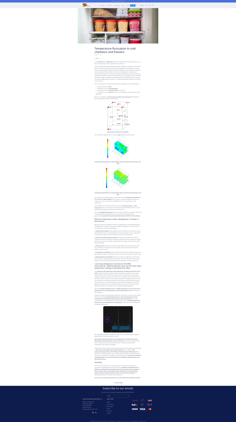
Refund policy (112, 421)
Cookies (108, 402)
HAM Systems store (97, 421)
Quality (108, 408)
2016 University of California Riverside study (119, 97)
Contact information (134, 421)
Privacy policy (118, 421)
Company (109, 413)
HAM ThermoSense (128, 205)
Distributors (109, 411)
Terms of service (125, 421)
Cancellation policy (142, 421)
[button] (103, 5)
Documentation (110, 404)
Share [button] (97, 58)
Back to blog (118, 382)
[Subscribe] (128, 395)
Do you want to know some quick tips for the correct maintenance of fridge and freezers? (117, 377)
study (119, 135)
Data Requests (110, 406)
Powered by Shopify (104, 421)
